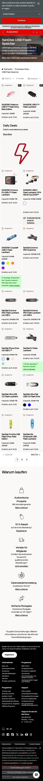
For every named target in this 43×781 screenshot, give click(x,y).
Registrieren (21, 531)
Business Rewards (8, 699)
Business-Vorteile (8, 694)
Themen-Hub (6, 691)
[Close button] (38, 3)
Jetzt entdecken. (29, 369)
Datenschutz (6, 744)
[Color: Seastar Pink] (12, 358)
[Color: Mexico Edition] (29, 203)
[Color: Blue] (29, 404)
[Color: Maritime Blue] (7, 358)
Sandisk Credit (7, 696)
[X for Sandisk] (17, 734)
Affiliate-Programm (8, 706)
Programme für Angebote (10, 704)
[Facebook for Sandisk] (8, 734)
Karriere (5, 679)
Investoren (5, 671)
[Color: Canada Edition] (29, 208)
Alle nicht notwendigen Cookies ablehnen (20, 772)
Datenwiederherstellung (10, 701)
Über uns (5, 666)
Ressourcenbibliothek (29, 699)
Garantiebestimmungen (30, 694)
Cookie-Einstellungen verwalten (20, 768)
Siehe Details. (15, 285)
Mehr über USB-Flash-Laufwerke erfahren (19, 58)
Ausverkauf (26, 673)
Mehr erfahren (21, 508)
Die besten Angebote (29, 671)
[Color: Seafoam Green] (3, 363)
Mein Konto (25, 666)
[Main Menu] (3, 32)
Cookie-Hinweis (34, 744)
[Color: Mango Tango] (12, 263)
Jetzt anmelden (21, 566)
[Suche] (40, 32)
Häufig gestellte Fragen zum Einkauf (30, 681)
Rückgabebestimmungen (30, 696)
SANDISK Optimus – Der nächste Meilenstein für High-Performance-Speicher (21, 26)
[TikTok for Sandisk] (12, 734)
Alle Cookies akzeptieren (20, 777)
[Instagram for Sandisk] (3, 734)
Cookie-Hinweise (27, 763)
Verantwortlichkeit (8, 668)
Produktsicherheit (28, 701)
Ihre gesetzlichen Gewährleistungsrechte (30, 704)
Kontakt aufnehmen (9, 681)
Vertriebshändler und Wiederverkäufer (29, 677)
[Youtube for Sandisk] (26, 735)
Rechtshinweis (20, 744)
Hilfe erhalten (26, 691)
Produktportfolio (27, 668)
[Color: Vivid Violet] (3, 267)
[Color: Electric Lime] (7, 263)
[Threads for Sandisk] (31, 734)
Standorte (5, 676)
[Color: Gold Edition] (24, 208)
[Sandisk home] (13, 32)
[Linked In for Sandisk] (22, 734)
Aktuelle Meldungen (9, 673)
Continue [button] (21, 20)
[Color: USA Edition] (34, 203)
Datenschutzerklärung (11, 763)
